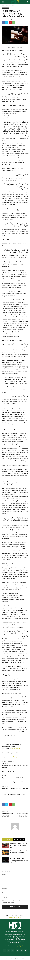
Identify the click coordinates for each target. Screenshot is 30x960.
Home (3, 5)
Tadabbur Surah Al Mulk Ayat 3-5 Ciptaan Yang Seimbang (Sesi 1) (22, 815)
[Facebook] (3, 22)
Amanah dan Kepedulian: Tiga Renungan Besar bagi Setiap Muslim (18, 845)
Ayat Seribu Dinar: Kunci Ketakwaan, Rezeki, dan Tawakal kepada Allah (19, 860)
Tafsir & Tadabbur (10, 5)
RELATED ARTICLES (7, 839)
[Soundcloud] (12, 950)
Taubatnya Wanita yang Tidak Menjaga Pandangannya (7, 815)
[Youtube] (25, 950)
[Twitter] (6, 22)
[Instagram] (8, 950)
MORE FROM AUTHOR (18, 839)
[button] (2, 2)
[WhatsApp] (13, 22)
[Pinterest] (10, 22)
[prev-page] (2, 866)
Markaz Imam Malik (16, 749)
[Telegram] (17, 950)
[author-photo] (15, 830)
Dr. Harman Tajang (7, 19)
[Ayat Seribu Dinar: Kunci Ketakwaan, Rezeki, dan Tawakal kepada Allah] (5, 860)
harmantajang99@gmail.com (18, 946)
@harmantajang (15, 917)
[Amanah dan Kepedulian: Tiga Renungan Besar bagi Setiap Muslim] (5, 845)
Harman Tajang (12, 757)
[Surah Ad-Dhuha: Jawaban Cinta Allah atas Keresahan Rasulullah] (5, 852)
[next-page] (5, 866)
